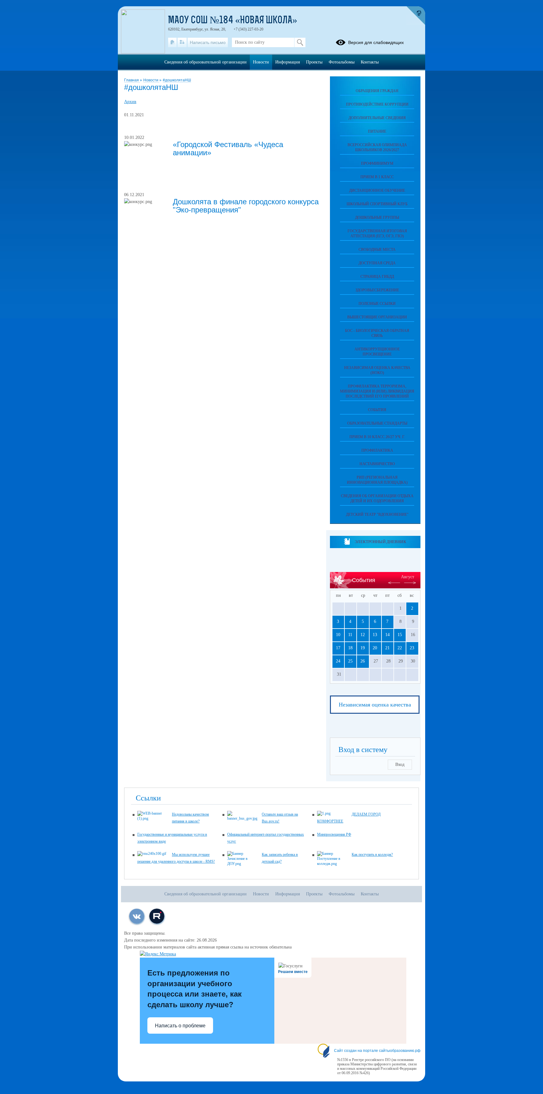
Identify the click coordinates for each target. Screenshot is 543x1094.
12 (362, 634)
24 (338, 661)
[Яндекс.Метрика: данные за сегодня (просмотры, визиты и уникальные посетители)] (158, 954)
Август (407, 576)
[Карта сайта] (182, 42)
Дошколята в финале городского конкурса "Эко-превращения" (246, 205)
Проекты (314, 62)
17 (338, 648)
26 (362, 661)
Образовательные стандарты (377, 423)
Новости (151, 80)
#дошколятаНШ (177, 80)
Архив (130, 101)
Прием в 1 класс (377, 177)
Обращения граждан (377, 91)
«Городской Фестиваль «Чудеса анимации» (228, 148)
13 (375, 634)
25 (350, 661)
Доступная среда (377, 263)
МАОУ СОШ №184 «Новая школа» (232, 20)
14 (387, 634)
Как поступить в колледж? (372, 854)
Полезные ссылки (377, 303)
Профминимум (377, 163)
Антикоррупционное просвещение (377, 351)
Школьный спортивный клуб (377, 204)
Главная (132, 80)
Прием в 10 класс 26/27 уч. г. (377, 437)
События (377, 410)
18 (350, 648)
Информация (287, 62)
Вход (399, 764)
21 (387, 648)
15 (400, 634)
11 (350, 634)
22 (400, 648)
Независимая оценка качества (375, 704)
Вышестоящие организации (377, 317)
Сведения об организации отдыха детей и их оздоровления (377, 498)
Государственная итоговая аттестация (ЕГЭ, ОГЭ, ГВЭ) (377, 233)
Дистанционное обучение (377, 190)
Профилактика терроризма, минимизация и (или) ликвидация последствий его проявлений (377, 391)
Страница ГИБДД (377, 276)
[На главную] (172, 42)
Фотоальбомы (341, 62)
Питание (377, 131)
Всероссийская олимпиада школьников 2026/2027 (377, 147)
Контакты (370, 62)
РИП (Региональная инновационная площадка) (377, 480)
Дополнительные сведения (377, 118)
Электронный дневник (380, 541)
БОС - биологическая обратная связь (377, 333)
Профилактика (377, 450)
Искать (299, 42)
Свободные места (377, 249)
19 (362, 648)
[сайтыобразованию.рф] (415, 15)
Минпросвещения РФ (334, 834)
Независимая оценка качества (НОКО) (377, 370)
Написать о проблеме (180, 1025)
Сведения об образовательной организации (205, 62)
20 (375, 648)
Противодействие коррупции (377, 104)
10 (338, 634)
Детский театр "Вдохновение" (377, 514)
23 (412, 648)
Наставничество (377, 464)
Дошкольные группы (377, 217)
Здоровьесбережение (377, 290)
